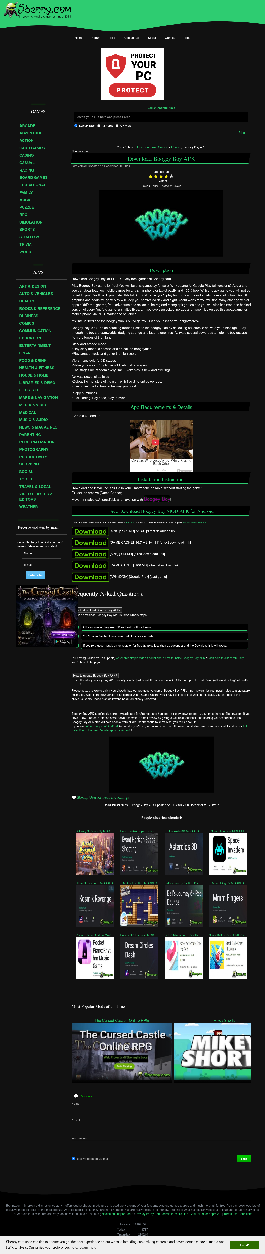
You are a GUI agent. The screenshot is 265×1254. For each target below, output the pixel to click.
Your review (79, 1138)
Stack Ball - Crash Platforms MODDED (228, 935)
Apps (187, 38)
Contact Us (131, 38)
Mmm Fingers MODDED (228, 883)
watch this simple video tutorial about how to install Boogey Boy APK (160, 658)
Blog (112, 38)
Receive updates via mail (92, 1159)
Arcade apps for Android (102, 726)
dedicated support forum (118, 1214)
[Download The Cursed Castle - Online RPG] (122, 1051)
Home (79, 38)
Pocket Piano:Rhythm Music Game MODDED (95, 935)
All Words (107, 125)
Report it (130, 522)
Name (76, 1103)
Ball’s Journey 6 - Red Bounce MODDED (183, 883)
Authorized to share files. (172, 1214)
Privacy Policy (145, 1214)
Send (244, 1159)
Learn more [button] (88, 1247)
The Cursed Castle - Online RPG (122, 1020)
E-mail (76, 1120)
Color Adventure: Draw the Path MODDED (183, 935)
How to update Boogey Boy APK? (95, 675)
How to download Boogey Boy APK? (96, 610)
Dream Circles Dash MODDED (139, 935)
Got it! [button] (244, 1245)
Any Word (125, 125)
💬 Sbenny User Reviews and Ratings (100, 797)
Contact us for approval (205, 1214)
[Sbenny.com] (37, 9)
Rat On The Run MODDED (139, 883)
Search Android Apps (161, 108)
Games (170, 38)
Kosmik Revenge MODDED (95, 883)
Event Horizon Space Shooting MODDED (139, 831)
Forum (96, 38)
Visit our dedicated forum (195, 522)
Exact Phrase (87, 125)
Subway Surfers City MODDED (95, 831)
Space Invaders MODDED (228, 831)
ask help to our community (226, 658)
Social (152, 38)
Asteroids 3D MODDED (183, 831)
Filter (241, 132)
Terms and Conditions (238, 1214)
